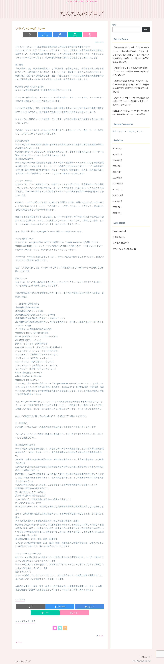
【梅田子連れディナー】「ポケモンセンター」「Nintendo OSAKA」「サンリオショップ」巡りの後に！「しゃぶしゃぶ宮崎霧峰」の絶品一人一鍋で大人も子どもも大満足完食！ (131, 54)
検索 (114, 25)
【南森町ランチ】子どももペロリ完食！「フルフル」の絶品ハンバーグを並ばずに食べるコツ (131, 71)
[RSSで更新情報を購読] (65, 628)
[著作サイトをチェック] (55, 628)
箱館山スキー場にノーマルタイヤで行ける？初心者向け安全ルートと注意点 (131, 112)
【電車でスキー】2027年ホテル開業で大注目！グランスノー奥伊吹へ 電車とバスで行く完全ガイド (131, 101)
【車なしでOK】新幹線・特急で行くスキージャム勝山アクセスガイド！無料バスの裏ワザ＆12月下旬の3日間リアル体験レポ (131, 86)
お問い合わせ (145, 657)
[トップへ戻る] (160, 660)
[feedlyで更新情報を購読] (60, 628)
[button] (90, 34)
